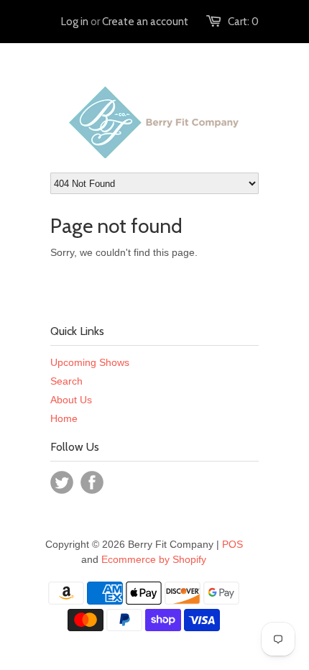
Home (64, 418)
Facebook (91, 482)
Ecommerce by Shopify (153, 559)
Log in (74, 21)
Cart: (243, 21)
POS (232, 544)
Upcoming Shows (89, 362)
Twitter (61, 482)
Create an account (145, 21)
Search (66, 381)
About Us (71, 399)
